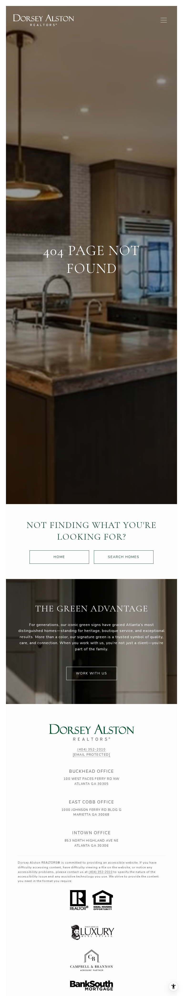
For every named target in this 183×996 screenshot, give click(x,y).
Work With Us (91, 673)
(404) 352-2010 (91, 749)
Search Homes (123, 557)
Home (59, 557)
